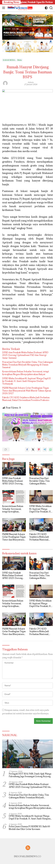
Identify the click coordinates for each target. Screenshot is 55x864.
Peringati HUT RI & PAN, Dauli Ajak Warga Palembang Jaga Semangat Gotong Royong (30, 775)
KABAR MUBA (9, 60)
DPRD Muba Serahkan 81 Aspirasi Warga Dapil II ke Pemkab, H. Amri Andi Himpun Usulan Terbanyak (26, 381)
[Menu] (4, 7)
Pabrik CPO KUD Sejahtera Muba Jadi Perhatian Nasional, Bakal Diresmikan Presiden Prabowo (26, 399)
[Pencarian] (51, 7)
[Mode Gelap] (46, 7)
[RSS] (28, 848)
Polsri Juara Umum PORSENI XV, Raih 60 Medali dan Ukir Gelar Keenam (29, 827)
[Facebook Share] (27, 449)
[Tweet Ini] (33, 449)
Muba (19, 60)
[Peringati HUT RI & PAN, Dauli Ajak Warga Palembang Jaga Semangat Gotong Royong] (27, 754)
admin (31, 82)
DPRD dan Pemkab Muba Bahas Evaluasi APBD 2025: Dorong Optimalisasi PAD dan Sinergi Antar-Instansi (25, 355)
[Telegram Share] (45, 449)
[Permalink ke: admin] (5, 83)
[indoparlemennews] (20, 7)
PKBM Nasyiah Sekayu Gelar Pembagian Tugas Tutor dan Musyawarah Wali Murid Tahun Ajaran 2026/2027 (26, 391)
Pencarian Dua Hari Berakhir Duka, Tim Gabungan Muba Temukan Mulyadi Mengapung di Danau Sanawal (27, 365)
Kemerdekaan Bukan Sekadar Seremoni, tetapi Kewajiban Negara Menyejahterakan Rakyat (25, 373)
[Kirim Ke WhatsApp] (50, 449)
